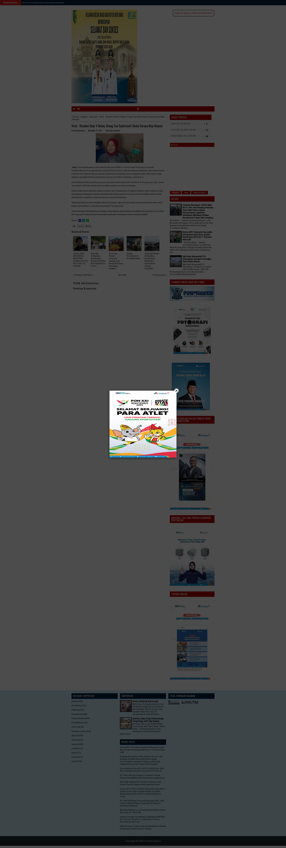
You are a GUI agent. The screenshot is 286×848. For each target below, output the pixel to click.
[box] (143, 424)
